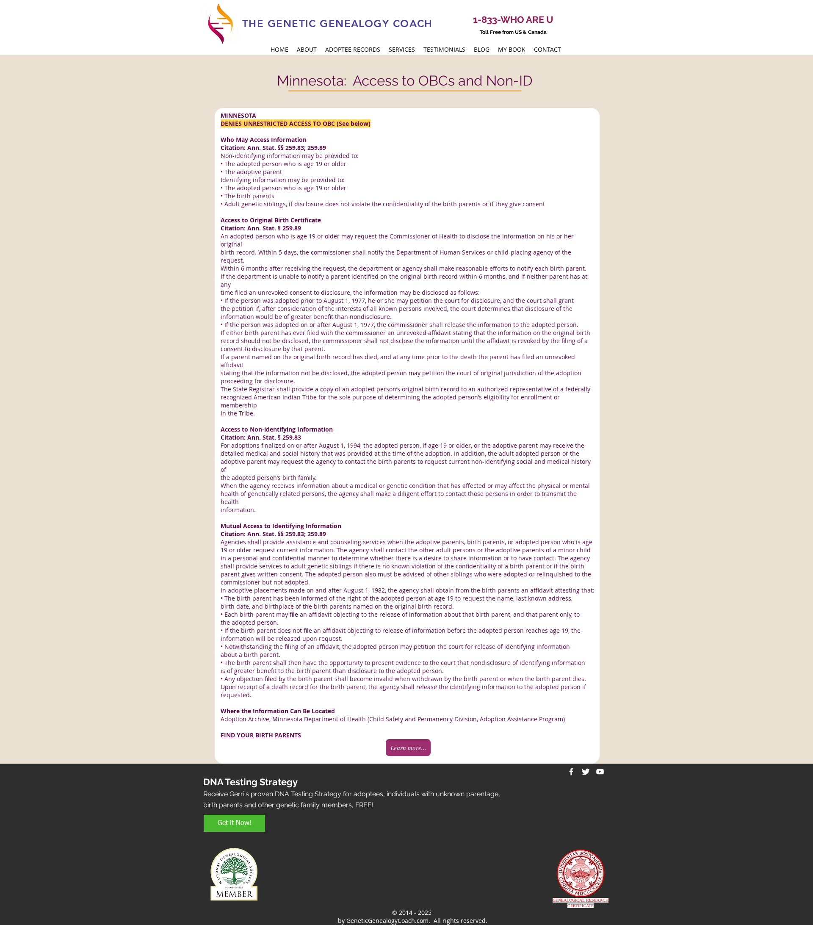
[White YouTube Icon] (600, 771)
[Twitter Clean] (585, 771)
